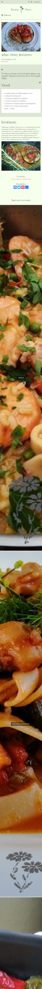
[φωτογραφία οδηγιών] (21, 156)
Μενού (7, 15)
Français (37, 2)
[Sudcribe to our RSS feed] (31, 2)
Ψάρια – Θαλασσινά (23, 179)
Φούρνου (4, 61)
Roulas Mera (21, 9)
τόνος (13, 179)
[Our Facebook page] (29, 2)
